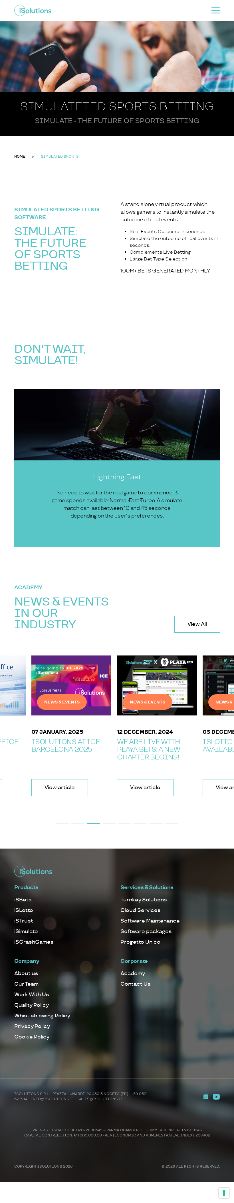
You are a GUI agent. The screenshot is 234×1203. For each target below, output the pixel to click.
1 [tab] (62, 823)
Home (19, 157)
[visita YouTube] (216, 1096)
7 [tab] (156, 823)
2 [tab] (77, 823)
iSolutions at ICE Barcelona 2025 (65, 745)
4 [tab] (109, 823)
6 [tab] (140, 823)
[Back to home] (32, 10)
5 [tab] (124, 823)
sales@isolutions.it (100, 1099)
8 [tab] (172, 823)
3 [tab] (93, 823)
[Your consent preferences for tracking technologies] (224, 1193)
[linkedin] (205, 1096)
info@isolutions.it (52, 1099)
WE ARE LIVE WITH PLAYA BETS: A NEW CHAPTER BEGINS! (148, 749)
